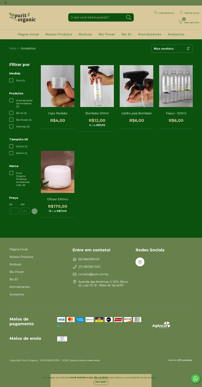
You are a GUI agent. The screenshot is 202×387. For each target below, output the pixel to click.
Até (22, 204)
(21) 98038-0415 (89, 267)
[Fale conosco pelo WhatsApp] (195, 378)
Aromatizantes (149, 34)
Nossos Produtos (58, 34)
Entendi (101, 382)
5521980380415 (88, 259)
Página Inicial (28, 34)
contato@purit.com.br (93, 274)
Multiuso (85, 34)
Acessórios (176, 34)
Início (13, 48)
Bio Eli (127, 34)
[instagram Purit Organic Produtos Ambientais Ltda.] (5, 3)
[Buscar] (128, 17)
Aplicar (34, 211)
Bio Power (107, 34)
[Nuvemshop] (180, 360)
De (10, 204)
